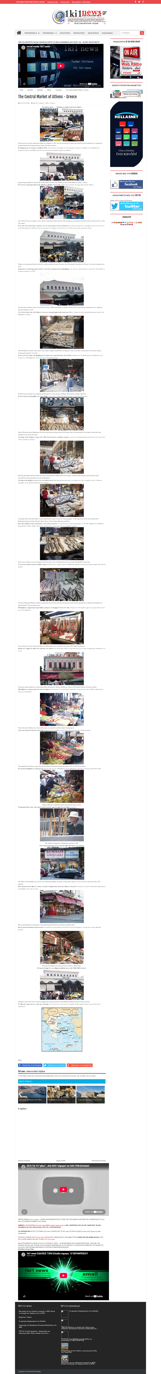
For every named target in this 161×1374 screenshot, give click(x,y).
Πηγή (19, 1060)
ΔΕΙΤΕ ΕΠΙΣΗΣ (93, 33)
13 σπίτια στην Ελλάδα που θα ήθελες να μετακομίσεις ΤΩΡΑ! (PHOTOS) (76, 1339)
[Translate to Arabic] (119, 222)
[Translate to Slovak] (125, 224)
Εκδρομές (41, 103)
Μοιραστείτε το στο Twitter (56, 1065)
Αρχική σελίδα (60, 1161)
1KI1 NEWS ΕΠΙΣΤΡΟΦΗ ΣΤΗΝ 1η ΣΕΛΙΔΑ (30, 2)
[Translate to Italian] (132, 222)
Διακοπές (35, 103)
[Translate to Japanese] (134, 222)
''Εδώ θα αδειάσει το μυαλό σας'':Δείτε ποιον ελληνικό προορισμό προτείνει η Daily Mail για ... (79, 1328)
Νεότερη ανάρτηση (24, 1161)
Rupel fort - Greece (25, 1317)
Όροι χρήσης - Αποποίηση (81, 2)
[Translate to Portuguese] (141, 222)
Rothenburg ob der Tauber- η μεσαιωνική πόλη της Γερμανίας (79, 1351)
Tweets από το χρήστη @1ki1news (121, 200)
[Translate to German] (114, 222)
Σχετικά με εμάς (52, 2)
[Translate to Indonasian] (130, 222)
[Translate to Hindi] (127, 222)
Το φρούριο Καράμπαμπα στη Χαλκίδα (32, 1321)
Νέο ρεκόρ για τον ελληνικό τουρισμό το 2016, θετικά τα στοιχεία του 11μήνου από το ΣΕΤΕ (78, 1363)
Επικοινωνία (65, 2)
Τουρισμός (52, 103)
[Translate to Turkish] (117, 222)
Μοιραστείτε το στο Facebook (32, 1065)
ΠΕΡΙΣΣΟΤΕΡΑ (79, 33)
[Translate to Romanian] (121, 224)
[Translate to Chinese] (121, 222)
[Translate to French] (112, 222)
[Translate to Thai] (130, 224)
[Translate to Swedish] (127, 224)
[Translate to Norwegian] (138, 222)
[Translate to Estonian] (123, 222)
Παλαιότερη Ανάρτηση (99, 1161)
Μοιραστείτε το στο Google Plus (81, 1065)
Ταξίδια (47, 103)
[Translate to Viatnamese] (132, 224)
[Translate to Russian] (123, 224)
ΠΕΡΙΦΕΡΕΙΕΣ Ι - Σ (50, 33)
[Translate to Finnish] (125, 222)
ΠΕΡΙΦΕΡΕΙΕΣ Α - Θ (32, 33)
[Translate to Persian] (136, 222)
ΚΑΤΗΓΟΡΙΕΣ (65, 33)
